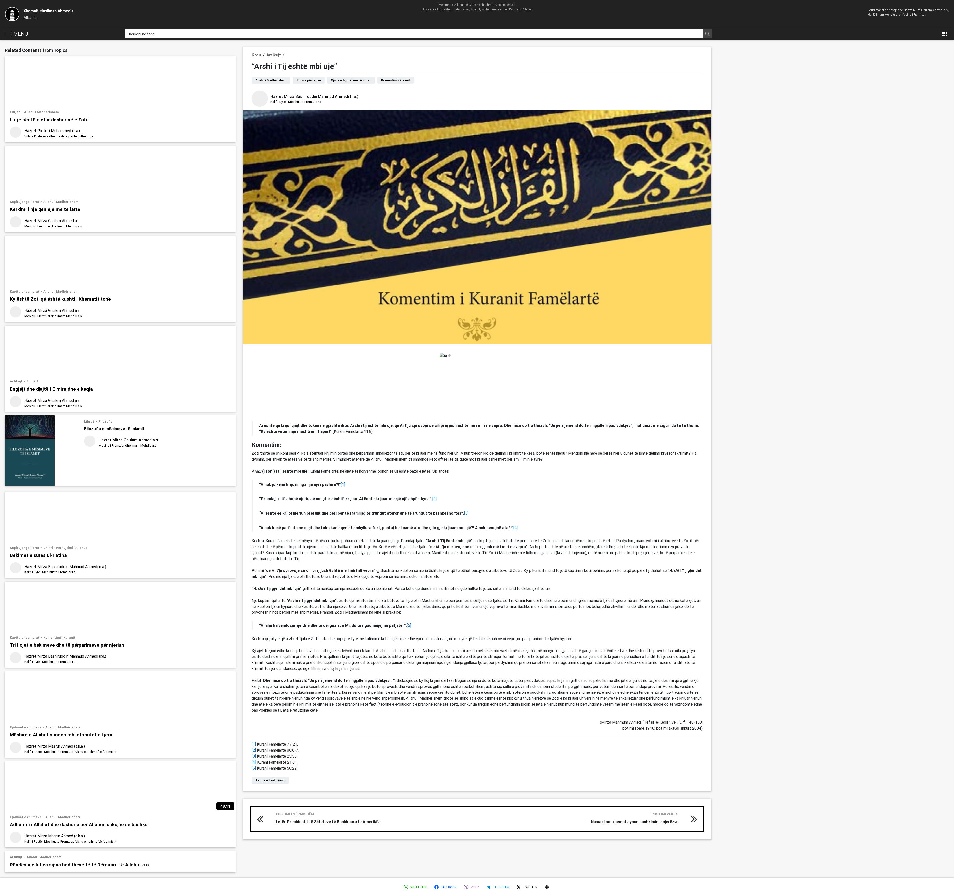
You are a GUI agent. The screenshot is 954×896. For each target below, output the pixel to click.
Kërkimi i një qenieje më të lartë (45, 209)
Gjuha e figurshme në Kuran (351, 80)
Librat (89, 421)
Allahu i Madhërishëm (41, 112)
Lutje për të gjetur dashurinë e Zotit (49, 119)
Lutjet (15, 112)
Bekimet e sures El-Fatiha (38, 555)
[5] (409, 625)
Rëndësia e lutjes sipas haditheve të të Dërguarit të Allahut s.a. (80, 864)
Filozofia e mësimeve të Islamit (114, 428)
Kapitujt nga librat (25, 202)
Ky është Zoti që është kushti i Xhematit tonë (60, 299)
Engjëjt (32, 381)
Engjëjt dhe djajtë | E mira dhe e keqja (51, 389)
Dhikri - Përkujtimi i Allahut (65, 548)
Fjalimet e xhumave (26, 727)
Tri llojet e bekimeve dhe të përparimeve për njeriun (67, 645)
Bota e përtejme (308, 80)
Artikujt (16, 381)
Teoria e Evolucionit (270, 780)
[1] (343, 484)
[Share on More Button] (546, 887)
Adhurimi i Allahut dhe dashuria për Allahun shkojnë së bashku (79, 824)
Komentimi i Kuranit (59, 637)
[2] (434, 498)
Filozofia (105, 421)
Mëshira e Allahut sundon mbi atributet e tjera (61, 734)
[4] (515, 527)
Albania (48, 14)
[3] (466, 513)
